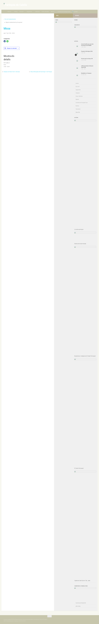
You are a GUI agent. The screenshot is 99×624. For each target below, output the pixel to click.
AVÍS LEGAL (78, 606)
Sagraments (29, 11)
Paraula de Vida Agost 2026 (87, 51)
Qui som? (22, 11)
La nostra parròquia (78, 229)
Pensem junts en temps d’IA (87, 58)
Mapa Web (78, 112)
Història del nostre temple (80, 243)
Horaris (16, 11)
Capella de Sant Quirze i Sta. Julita (82, 580)
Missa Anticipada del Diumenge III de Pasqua (41, 71)
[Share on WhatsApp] (7, 41)
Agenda (52, 11)
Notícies (9, 11)
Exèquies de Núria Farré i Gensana (12, 71)
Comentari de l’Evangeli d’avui (64, 11)
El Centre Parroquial (78, 468)
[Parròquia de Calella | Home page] (15, 5)
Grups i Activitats (45, 11)
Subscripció (78, 109)
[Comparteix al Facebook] (5, 41)
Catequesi (37, 11)
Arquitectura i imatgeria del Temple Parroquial (84, 356)
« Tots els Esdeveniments (10, 19)
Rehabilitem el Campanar (86, 73)
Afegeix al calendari (12, 48)
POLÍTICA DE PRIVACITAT (81, 603)
